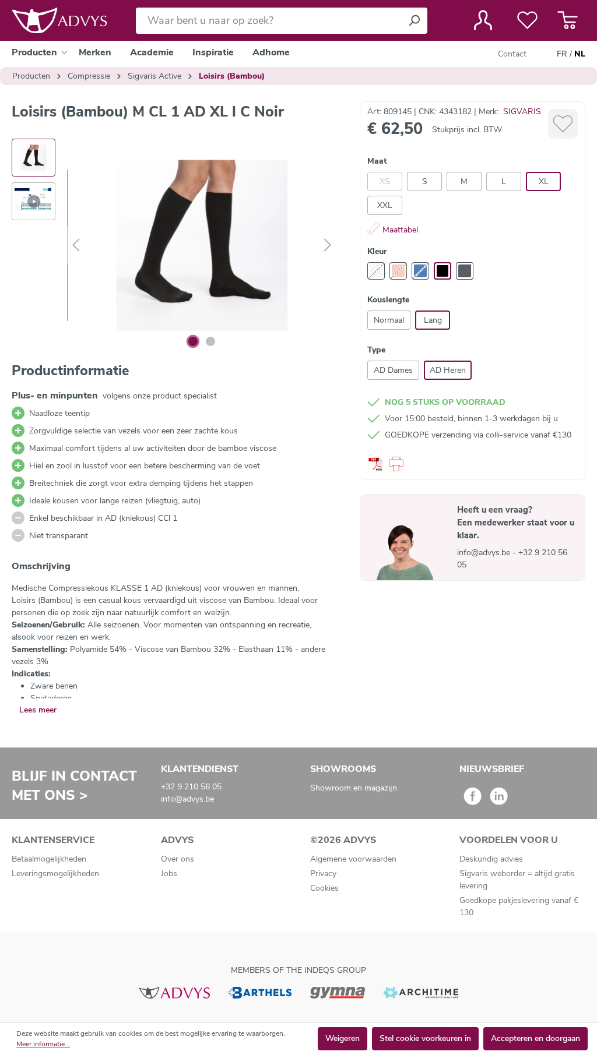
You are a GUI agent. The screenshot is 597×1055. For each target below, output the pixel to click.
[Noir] (442, 271)
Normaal (389, 320)
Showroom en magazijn (353, 787)
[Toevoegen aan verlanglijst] (563, 124)
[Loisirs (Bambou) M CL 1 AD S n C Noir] (201, 245)
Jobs (169, 873)
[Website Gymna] (337, 991)
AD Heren (448, 370)
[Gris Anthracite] (464, 271)
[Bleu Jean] (420, 271)
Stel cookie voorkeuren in (425, 1038)
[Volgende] (327, 245)
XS (385, 181)
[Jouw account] (483, 20)
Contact (512, 53)
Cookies (324, 888)
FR (562, 53)
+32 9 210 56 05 (191, 786)
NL (579, 53)
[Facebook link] (472, 800)
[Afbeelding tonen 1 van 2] (193, 341)
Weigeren (342, 1038)
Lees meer (38, 709)
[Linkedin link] (498, 800)
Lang (433, 320)
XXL (384, 205)
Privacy (323, 873)
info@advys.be (484, 552)
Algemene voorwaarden (353, 859)
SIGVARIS (522, 111)
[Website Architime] (421, 991)
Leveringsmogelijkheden (55, 873)
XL (544, 181)
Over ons (177, 859)
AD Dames (393, 370)
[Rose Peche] (398, 271)
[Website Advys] (174, 991)
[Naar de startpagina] (59, 21)
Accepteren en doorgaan (535, 1038)
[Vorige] (76, 245)
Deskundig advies (491, 859)
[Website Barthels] (260, 991)
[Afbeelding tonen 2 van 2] (210, 341)
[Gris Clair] (376, 271)
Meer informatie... (43, 1044)
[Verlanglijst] (527, 20)
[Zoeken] (414, 21)
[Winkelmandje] (567, 20)
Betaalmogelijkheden (49, 859)
